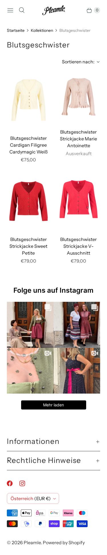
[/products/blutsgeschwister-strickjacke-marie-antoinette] (78, 97)
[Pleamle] (53, 10)
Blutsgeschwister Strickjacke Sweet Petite (28, 246)
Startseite (16, 30)
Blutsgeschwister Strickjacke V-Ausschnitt (78, 246)
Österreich (31, 498)
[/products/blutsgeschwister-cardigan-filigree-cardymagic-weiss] (28, 100)
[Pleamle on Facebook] (13, 483)
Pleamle (32, 542)
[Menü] (10, 10)
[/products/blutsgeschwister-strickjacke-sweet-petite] (28, 201)
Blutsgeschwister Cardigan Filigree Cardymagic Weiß (28, 145)
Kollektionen (42, 30)
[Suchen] (21, 10)
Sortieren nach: (76, 62)
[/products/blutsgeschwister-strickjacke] (78, 201)
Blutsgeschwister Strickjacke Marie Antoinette (78, 138)
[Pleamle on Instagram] (25, 483)
